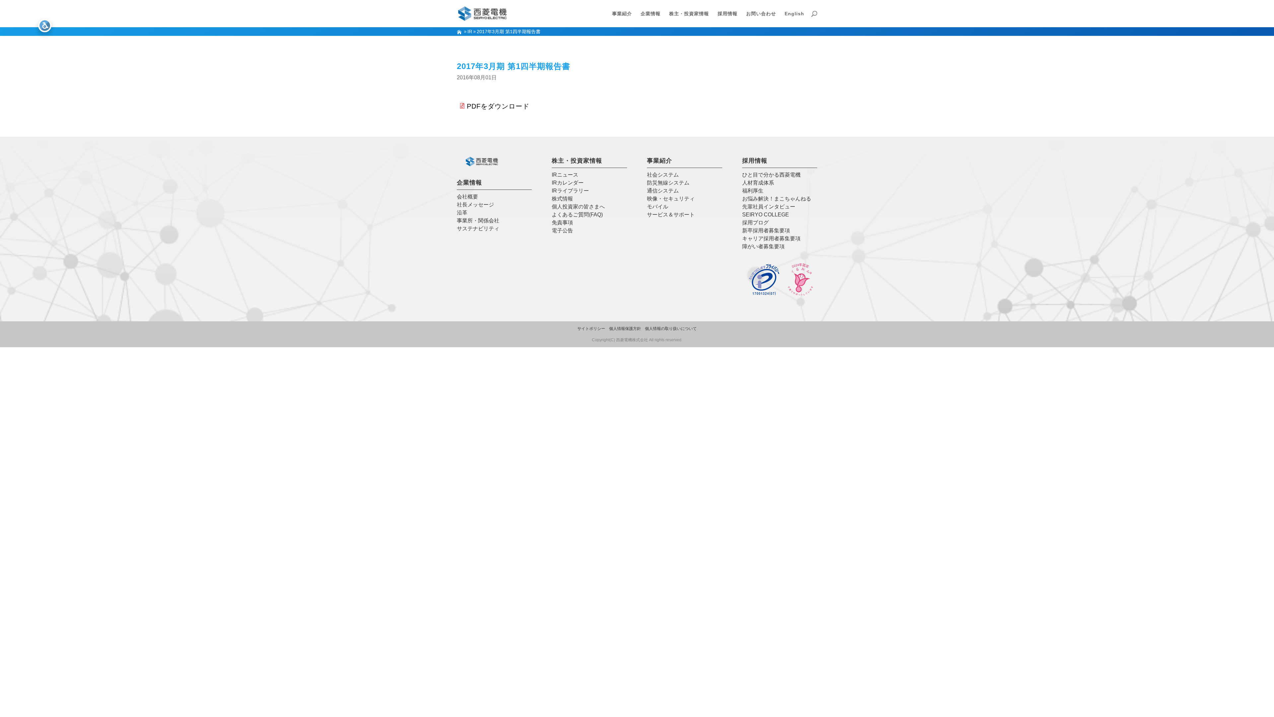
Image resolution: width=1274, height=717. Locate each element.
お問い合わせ (761, 13)
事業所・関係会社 (478, 220)
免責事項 (562, 222)
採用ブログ (755, 222)
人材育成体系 (758, 183)
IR (469, 31)
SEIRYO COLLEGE (765, 214)
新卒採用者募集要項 (766, 230)
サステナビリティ (478, 228)
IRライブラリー (570, 191)
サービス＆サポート (671, 214)
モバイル (657, 206)
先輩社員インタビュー (768, 206)
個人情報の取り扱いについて (671, 328)
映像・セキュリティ (671, 198)
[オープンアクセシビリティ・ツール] (44, 25)
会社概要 (467, 196)
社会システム (663, 175)
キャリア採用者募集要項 (771, 238)
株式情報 (562, 198)
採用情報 (728, 13)
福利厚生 (752, 191)
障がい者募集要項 (763, 246)
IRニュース (565, 175)
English (794, 13)
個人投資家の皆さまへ (578, 206)
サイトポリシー (591, 328)
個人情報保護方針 (625, 328)
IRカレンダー (568, 183)
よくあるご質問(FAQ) (577, 214)
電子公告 (562, 230)
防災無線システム (668, 183)
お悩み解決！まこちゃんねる (776, 198)
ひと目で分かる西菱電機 (771, 175)
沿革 (462, 212)
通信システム (663, 191)
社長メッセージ (475, 204)
